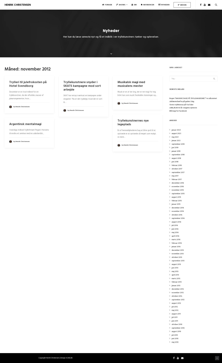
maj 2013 (175, 271)
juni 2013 (175, 267)
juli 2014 (175, 225)
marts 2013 (176, 278)
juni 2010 (175, 338)
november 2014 (178, 211)
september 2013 (178, 260)
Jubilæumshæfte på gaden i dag (181, 101)
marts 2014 (176, 239)
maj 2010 (175, 342)
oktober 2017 (177, 168)
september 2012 (178, 299)
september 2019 (178, 144)
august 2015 (176, 197)
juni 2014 (175, 229)
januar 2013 (176, 285)
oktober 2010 (177, 324)
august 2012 (176, 303)
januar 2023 (176, 130)
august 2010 (176, 331)
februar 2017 (177, 179)
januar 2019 (176, 151)
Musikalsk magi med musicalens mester (131, 84)
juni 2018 (175, 161)
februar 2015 (177, 200)
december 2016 (178, 183)
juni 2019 (175, 147)
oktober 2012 (177, 296)
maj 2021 (175, 137)
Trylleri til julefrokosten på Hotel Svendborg (28, 84)
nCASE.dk (69, 358)
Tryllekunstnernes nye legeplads (133, 122)
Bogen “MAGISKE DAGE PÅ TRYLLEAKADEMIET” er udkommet (193, 98)
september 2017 (178, 172)
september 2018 (178, 154)
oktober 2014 (177, 214)
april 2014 (175, 236)
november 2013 (178, 253)
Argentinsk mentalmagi (25, 124)
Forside (108, 4)
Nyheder (165, 4)
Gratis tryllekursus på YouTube (181, 104)
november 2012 (178, 292)
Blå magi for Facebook (178, 111)
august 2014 (176, 222)
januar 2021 (176, 140)
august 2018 (176, 158)
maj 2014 (175, 232)
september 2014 (178, 218)
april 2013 (175, 275)
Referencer (148, 4)
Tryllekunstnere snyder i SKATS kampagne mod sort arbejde (82, 86)
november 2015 (178, 190)
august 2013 (176, 264)
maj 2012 (175, 310)
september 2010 (178, 328)
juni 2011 (175, 321)
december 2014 (178, 207)
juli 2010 (175, 335)
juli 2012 (175, 306)
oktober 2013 (177, 257)
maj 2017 (175, 175)
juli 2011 (174, 317)
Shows (122, 4)
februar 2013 (177, 282)
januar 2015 (176, 204)
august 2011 (176, 313)
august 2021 (176, 133)
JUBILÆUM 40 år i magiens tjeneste (183, 107)
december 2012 (178, 289)
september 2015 (178, 193)
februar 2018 (177, 165)
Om (135, 4)
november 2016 (178, 186)
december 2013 (178, 250)
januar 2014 (176, 246)
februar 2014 (177, 243)
